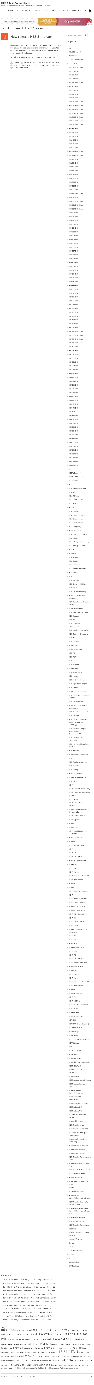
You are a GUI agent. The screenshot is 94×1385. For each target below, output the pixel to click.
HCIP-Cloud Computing (77, 691)
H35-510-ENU (73, 415)
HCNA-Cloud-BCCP (83, 1360)
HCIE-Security (74, 641)
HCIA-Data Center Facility (78, 534)
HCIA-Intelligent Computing (79, 542)
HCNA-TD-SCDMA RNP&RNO (79, 876)
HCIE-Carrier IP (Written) (77, 584)
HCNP (71, 895)
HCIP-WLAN (73, 781)
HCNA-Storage (74, 872)
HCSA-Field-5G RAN (76, 1121)
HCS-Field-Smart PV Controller (80, 1062)
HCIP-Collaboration (76, 702)
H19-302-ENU (73, 232)
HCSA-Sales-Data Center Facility (80, 1170)
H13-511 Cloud (20, 65)
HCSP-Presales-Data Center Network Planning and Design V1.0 (79, 1211)
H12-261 (69, 1334)
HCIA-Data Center (75, 530)
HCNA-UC (72, 883)
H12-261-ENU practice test (39, 1340)
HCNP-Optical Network (77, 966)
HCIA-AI (71, 507)
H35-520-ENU (73, 423)
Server (71, 1247)
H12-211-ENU (8, 1330)
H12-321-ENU (73, 128)
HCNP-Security (74, 974)
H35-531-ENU (73, 431)
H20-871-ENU (73, 301)
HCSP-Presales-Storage (77, 1221)
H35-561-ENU (73, 442)
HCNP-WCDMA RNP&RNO (78, 1005)
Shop (37, 10)
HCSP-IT (72, 1188)
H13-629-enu (17, 1356)
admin (16, 62)
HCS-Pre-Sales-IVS (75, 1107)
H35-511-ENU (73, 419)
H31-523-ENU (73, 366)
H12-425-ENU (73, 140)
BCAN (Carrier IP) (75, 52)
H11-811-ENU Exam (76, 67)
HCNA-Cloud (54, 62)
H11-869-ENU (73, 90)
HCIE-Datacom (74, 616)
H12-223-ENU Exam (76, 113)
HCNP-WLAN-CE (74, 1012)
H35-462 (72, 412)
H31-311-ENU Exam (76, 331)
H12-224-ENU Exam (76, 117)
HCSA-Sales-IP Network (77, 1174)
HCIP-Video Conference (77, 777)
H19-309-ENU (73, 266)
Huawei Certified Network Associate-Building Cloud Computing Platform (37, 1368)
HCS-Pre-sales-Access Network (80, 1080)
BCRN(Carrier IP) (75, 56)
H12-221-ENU (72, 1330)
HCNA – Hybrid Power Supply (79, 789)
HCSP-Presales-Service (77, 1217)
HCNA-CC (72, 823)
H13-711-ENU (73, 216)
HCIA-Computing (75, 526)
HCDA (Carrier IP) (75, 473)
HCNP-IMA (72, 951)
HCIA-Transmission (75, 565)
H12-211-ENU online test (23, 1330)
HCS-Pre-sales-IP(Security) (78, 1103)
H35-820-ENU (73, 454)
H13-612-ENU (73, 197)
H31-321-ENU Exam (76, 335)
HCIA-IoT (72, 549)
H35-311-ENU (73, 389)
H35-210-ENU (73, 370)
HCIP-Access (73, 676)
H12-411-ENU (73, 136)
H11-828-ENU (73, 71)
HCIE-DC (72, 620)
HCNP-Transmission (76, 985)
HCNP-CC (72, 918)
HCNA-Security (74, 868)
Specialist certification (76, 1251)
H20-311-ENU (73, 293)
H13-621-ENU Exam (76, 201)
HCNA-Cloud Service (76, 837)
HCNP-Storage (74, 978)
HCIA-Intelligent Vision (77, 546)
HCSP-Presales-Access (76, 1191)
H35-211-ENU (73, 373)
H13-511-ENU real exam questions (57, 1348)
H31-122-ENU (73, 316)
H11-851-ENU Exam (76, 82)
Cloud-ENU (73, 63)
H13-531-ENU (73, 190)
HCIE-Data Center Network (78, 612)
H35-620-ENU (73, 446)
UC (70, 1258)
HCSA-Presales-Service (77, 1149)
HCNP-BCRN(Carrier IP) (77, 910)
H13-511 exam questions (49, 65)
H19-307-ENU (73, 247)
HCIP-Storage (73, 770)
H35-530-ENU (73, 427)
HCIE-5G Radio (74, 580)
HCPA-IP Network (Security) (79, 1024)
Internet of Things (75, 1239)
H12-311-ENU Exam (76, 125)
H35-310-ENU (73, 381)
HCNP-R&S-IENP (38, 1365)
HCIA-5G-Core (74, 496)
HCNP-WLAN (73, 1008)
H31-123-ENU (73, 324)
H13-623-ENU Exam (76, 209)
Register (56, 10)
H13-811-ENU (73, 220)
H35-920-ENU (73, 465)
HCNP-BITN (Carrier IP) (77, 914)
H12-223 (42, 1334)
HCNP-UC (72, 989)
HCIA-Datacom (74, 538)
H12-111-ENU (73, 94)
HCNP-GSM (73, 943)
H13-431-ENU (73, 167)
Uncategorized (74, 1262)
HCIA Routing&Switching (78, 488)
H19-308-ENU (73, 258)
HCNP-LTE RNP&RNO (76, 959)
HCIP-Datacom (74, 716)
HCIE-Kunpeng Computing (78, 634)
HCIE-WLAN (73, 657)
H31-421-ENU (73, 347)
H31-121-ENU (73, 312)
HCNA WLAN (73, 799)
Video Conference (72, 1368)
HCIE (70, 576)
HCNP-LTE (72, 955)
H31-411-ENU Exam (76, 343)
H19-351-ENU (73, 281)
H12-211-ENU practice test (44, 1330)
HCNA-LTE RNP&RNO (76, 857)
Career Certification (76, 59)
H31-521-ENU (73, 358)
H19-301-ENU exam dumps (37, 1356)
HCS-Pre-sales (74, 1076)
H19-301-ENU (73, 228)
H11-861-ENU (73, 86)
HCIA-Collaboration (76, 523)
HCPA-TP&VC (73, 1035)
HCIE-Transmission (75, 649)
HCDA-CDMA (73, 480)
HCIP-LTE (72, 758)
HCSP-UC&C (73, 1229)
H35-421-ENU (73, 404)
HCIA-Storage (73, 561)
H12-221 (63, 1330)
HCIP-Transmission (75, 773)
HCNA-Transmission (76, 880)
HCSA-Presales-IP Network (78, 1145)
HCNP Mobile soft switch (78, 899)
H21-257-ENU (73, 308)
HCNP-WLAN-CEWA (76, 1016)
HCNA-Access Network (77, 816)
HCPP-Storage (74, 1043)
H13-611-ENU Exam (76, 193)
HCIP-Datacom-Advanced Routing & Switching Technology (78, 722)
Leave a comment (21, 68)
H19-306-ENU (73, 243)
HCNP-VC (72, 997)
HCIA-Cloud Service (76, 519)
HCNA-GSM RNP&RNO (77, 845)
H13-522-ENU (73, 174)
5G (70, 48)
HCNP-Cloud (73, 925)
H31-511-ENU (73, 354)
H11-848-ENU (73, 79)
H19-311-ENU (73, 270)
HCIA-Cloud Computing (77, 515)
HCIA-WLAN (73, 572)
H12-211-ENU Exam (76, 98)
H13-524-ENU (73, 186)
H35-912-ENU (73, 461)
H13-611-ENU (67, 1351)
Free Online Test (24, 10)
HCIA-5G (72, 492)
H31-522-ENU (73, 362)
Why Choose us (79, 10)
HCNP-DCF (72, 936)
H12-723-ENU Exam (76, 155)
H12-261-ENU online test (18, 1340)
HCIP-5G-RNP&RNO (76, 672)
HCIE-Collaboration (76, 608)
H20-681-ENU (73, 297)
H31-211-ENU (73, 327)
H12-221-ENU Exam (76, 105)
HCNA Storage (17, 1364)
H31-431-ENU (73, 350)
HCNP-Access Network (77, 903)
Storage (71, 1254)
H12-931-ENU (73, 163)
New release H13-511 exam (31, 36)
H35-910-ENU (73, 458)
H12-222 (14, 1334)
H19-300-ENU (73, 224)
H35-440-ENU (73, 408)
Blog (46, 10)
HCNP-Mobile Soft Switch (78, 963)
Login (66, 10)
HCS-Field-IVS (73, 1054)
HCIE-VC (72, 653)
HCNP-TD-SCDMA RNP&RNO (79, 982)
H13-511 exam (32, 65)
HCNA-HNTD (5, 1365)
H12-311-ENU (25, 1345)
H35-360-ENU (73, 393)
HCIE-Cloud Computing (77, 592)
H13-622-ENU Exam (76, 205)
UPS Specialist (74, 1266)
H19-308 (66, 1356)
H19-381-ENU (73, 289)
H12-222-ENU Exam (76, 109)
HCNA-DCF (72, 841)
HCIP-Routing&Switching (78, 762)
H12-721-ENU (73, 148)
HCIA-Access (73, 503)
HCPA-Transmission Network (79, 1039)
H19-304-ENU (73, 239)
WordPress (33, 1377)
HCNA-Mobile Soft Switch (78, 860)
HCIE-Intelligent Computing (79, 630)
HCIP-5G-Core (74, 664)
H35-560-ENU (73, 438)
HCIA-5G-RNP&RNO (76, 500)
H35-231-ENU (73, 377)
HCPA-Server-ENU (75, 1028)
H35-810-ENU (73, 450)
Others (71, 1243)
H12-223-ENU (56, 1334)
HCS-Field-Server (75, 1058)
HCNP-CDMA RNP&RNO (77, 922)
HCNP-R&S (72, 970)
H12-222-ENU (27, 1334)
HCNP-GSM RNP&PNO (77, 947)
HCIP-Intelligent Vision (77, 750)
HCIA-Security (74, 557)
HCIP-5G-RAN (73, 668)
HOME (10, 10)
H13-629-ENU (73, 213)
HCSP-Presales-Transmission (79, 1225)
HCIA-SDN (72, 553)
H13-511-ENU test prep (19, 1352)
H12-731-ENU (73, 159)
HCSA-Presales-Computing (78, 1129)
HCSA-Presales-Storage (77, 1153)
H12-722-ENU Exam (76, 151)
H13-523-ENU (73, 182)
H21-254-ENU (73, 304)
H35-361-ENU (73, 396)
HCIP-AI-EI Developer (76, 680)
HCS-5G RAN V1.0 (75, 1051)
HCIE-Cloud (73, 588)
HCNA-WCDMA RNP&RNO (78, 891)
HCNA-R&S (72, 864)
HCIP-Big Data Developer (78, 684)
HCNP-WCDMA (74, 1001)
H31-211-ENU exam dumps (35, 1361)
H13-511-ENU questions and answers (27, 1348)
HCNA (46, 62)
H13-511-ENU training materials (42, 1352)
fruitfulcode (17, 1377)
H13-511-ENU (37, 62)
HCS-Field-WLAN (75, 1066)
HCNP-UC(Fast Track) (76, 993)
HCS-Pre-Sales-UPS (75, 1111)
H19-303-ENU (73, 236)
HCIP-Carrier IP (74, 687)
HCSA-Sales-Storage (76, 1177)
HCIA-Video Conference (77, 569)
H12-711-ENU (73, 144)
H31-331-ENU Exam (76, 339)
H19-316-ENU (73, 278)
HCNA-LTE (72, 853)
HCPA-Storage (74, 1031)
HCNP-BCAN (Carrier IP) (77, 906)
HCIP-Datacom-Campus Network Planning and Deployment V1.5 (77, 731)
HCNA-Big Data (74, 820)
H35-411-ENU (73, 400)
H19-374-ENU (73, 285)
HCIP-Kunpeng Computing (78, 754)
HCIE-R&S (72, 638)
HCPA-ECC (72, 1020)
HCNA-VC (72, 887)
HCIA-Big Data (74, 511)
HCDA (71, 469)
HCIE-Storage (73, 645)
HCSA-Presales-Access (76, 1125)
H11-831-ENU (73, 75)
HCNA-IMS (72, 849)
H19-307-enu (57, 1356)
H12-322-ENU (73, 132)
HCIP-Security (74, 766)
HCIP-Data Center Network (78, 712)
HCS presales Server (76, 1047)
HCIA (70, 484)
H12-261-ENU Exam (76, 121)
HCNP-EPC (72, 940)
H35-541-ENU (73, 435)
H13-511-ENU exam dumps (65, 1344)
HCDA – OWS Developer (77, 477)
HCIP (70, 661)
